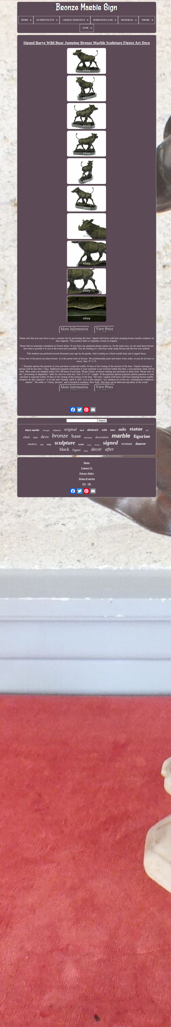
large (89, 445)
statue (136, 429)
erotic (81, 444)
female (97, 445)
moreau (88, 437)
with (104, 430)
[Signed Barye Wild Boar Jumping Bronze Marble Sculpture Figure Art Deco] (86, 61)
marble (121, 435)
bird (82, 430)
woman (126, 444)
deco (45, 436)
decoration (101, 437)
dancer (140, 444)
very (49, 444)
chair (26, 437)
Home (87, 463)
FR (89, 484)
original (70, 429)
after (109, 449)
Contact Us (86, 468)
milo (122, 429)
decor (96, 449)
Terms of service (87, 479)
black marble (32, 430)
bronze (60, 435)
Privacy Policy (86, 473)
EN (84, 484)
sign (41, 444)
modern (32, 444)
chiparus (57, 430)
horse (86, 451)
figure (76, 450)
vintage (46, 430)
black (64, 449)
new (112, 430)
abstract (92, 430)
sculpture (65, 443)
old (147, 430)
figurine (142, 436)
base (76, 436)
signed (110, 443)
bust (35, 437)
